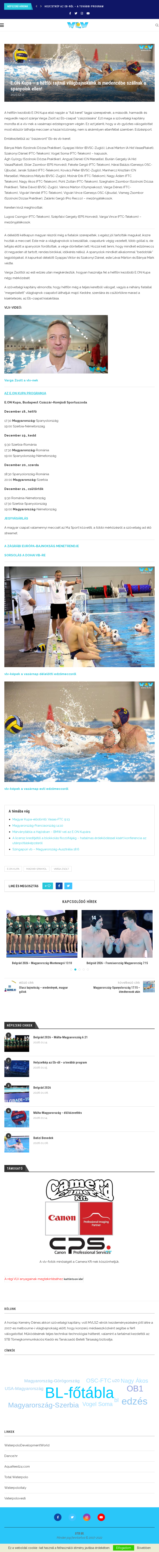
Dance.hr (11, 1456)
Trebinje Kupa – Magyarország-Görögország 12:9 (117, 963)
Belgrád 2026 (54, 6)
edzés (135, 1401)
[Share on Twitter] (68, 886)
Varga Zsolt (61, 869)
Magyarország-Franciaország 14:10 (37, 825)
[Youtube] (88, 13)
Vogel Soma (97, 1404)
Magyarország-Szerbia (43, 1405)
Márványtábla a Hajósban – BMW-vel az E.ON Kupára (51, 832)
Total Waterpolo (16, 1477)
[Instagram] (82, 13)
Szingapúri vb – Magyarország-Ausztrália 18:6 (45, 849)
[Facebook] (70, 13)
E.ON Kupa (13, 869)
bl (116, 1400)
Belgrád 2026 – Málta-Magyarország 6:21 (60, 1037)
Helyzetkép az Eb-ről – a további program (60, 1062)
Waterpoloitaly (15, 1488)
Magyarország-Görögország (52, 1380)
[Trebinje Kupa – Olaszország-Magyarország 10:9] (41, 934)
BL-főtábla (79, 1392)
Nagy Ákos (134, 1381)
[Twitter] (76, 13)
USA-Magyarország (24, 1388)
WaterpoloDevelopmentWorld (26, 1445)
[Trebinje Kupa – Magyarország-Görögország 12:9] (117, 934)
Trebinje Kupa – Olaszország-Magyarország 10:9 (42, 963)
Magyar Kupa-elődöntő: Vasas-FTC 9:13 (41, 819)
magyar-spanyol (36, 869)
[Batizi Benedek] (16, 1144)
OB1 (135, 1388)
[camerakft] (79, 1216)
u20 (116, 1380)
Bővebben (144, 1547)
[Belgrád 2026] (16, 1094)
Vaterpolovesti (15, 1498)
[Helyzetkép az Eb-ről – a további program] (16, 1068)
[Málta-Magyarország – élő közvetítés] (16, 1119)
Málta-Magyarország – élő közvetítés (57, 1113)
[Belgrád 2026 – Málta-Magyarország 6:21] (16, 1043)
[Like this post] (49, 886)
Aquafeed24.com (17, 1466)
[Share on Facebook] (59, 886)
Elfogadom (123, 1548)
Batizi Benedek (43, 1138)
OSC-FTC (98, 1381)
